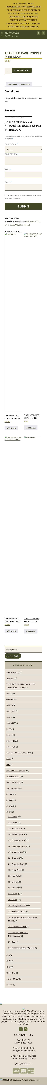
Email (8, 182)
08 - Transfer (13, 858)
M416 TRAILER (13, 782)
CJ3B (12, 225)
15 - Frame (12, 899)
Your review (12, 154)
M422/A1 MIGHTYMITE (17, 753)
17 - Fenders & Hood (16, 911)
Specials (9, 678)
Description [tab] (12, 84)
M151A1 (10, 741)
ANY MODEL (12, 788)
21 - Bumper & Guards (17, 926)
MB (27, 221)
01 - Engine (12, 816)
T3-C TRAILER (12, 979)
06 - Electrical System (17, 846)
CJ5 (16, 225)
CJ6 (8, 955)
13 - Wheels (13, 888)
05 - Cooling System (16, 840)
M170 (9, 729)
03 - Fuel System (15, 828)
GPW (32, 221)
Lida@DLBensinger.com (23, 1051)
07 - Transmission (15, 852)
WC (8, 764)
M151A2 (10, 747)
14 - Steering (13, 893)
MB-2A (9, 705)
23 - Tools (12, 942)
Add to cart (22, 70)
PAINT (9, 985)
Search (12, 655)
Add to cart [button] (11, 428)
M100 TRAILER (13, 776)
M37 (8, 758)
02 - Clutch (12, 822)
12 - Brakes (13, 882)
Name (8, 169)
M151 (9, 735)
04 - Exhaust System (16, 834)
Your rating (11, 144)
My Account (11, 33)
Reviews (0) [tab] (25, 84)
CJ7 (8, 961)
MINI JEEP (11, 711)
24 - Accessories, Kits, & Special (21, 948)
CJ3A (7, 225)
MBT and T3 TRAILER (15, 770)
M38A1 (27, 225)
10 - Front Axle (14, 870)
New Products (12, 672)
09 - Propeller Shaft (16, 864)
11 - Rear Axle (14, 876)
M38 (21, 225)
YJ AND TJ (10, 973)
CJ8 (8, 967)
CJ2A (37, 221)
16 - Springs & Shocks (17, 905)
